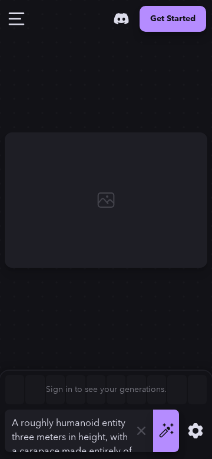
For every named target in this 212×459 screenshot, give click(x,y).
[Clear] (141, 431)
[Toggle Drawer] (16, 19)
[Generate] (166, 431)
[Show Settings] (195, 431)
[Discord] (121, 19)
